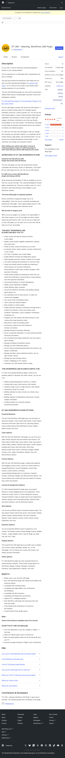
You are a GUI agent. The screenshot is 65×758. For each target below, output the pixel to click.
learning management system (58, 100)
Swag (51, 723)
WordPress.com (7, 729)
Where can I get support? (10, 686)
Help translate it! (45, 12)
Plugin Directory (6, 7)
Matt (4, 732)
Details (5, 57)
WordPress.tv (38, 723)
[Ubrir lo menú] (62, 2)
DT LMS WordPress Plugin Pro (11, 101)
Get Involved (53, 714)
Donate (52, 720)
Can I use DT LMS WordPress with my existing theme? (19, 654)
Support (60, 57)
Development (25, 57)
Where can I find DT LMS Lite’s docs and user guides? (19, 675)
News (3, 717)
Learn (35, 714)
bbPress (5, 735)
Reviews (14, 57)
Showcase (21, 714)
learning (61, 96)
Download (59, 48)
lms (62, 103)
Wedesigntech (18, 49)
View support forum (51, 155)
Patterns (20, 723)
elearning (60, 93)
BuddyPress (6, 738)
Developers (36, 720)
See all (61, 139)
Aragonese (9, 745)
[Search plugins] (19, 18)
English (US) (60, 86)
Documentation (27, 101)
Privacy (4, 723)
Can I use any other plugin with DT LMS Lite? (16, 670)
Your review (48, 139)
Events (51, 717)
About (3, 714)
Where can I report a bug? (10, 680)
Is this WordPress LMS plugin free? (12, 659)
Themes (20, 717)
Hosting (4, 720)
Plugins (20, 720)
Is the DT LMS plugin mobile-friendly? (13, 664)
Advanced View (50, 108)
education (60, 89)
